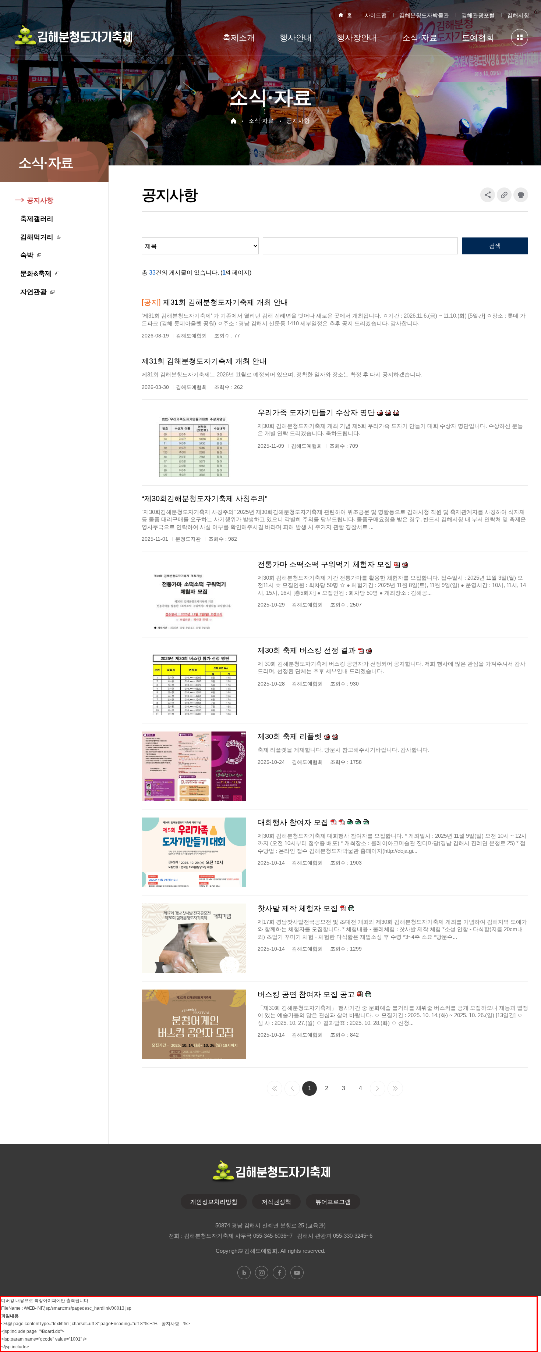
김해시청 (518, 15)
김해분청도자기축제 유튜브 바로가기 (297, 1272)
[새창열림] (520, 194)
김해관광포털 (478, 15)
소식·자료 (261, 121)
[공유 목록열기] (487, 194)
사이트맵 (376, 15)
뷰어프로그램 (333, 1202)
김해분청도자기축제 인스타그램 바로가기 (261, 1272)
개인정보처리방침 (213, 1202)
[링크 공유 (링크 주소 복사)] (504, 194)
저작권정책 (276, 1202)
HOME (233, 121)
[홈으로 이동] (72, 39)
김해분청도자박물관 (424, 15)
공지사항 (298, 121)
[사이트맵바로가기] (519, 37)
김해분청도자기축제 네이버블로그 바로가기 (244, 1272)
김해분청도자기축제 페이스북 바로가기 (279, 1272)
